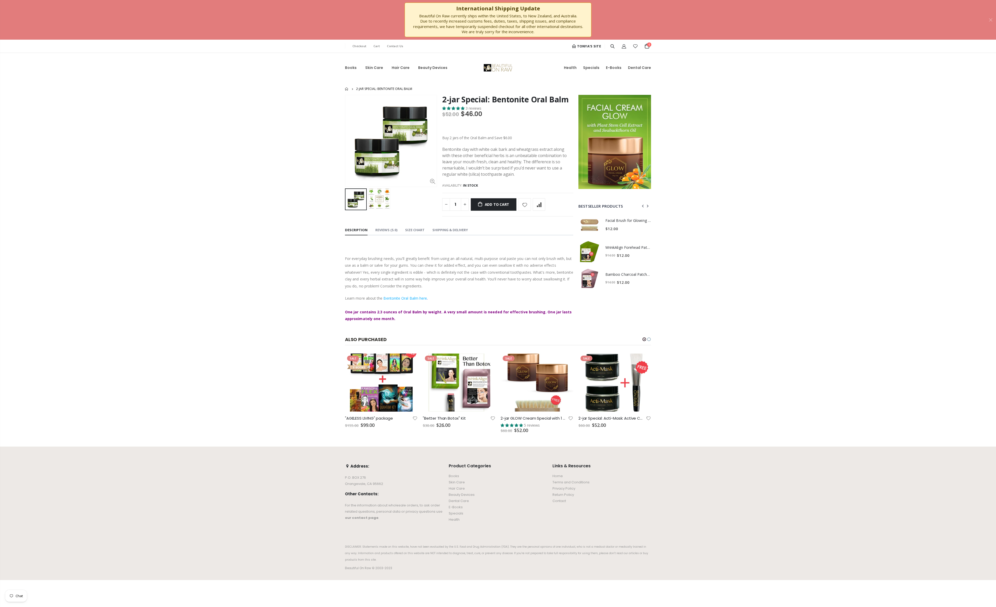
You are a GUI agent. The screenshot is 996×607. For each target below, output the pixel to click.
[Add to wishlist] (524, 204)
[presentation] (643, 206)
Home (347, 89)
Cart (377, 46)
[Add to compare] (539, 204)
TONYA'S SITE (588, 46)
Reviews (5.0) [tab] (386, 230)
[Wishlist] (635, 46)
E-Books (456, 507)
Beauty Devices (462, 494)
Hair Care (457, 488)
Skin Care (457, 482)
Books (454, 476)
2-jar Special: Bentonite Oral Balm (505, 99)
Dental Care (459, 500)
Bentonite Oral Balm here (405, 298)
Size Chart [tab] (415, 230)
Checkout (359, 46)
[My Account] (624, 46)
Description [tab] (356, 230)
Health (454, 519)
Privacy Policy (563, 488)
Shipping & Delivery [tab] (450, 230)
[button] (454, 108)
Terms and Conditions (571, 482)
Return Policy (563, 494)
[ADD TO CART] (409, 362)
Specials (456, 513)
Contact (559, 500)
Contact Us (395, 46)
